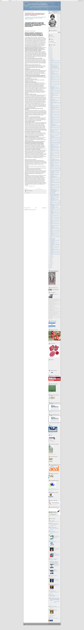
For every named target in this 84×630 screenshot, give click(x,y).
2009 (50, 267)
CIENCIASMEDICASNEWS (53, 527)
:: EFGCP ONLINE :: (52, 158)
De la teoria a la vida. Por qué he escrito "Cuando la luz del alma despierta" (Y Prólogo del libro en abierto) (57, 549)
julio (50, 258)
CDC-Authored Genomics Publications (54, 67)
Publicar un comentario (27, 192)
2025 (50, 47)
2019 (50, 52)
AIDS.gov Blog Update (52, 192)
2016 (50, 55)
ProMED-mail (51, 104)
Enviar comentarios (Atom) (32, 209)
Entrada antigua (44, 207)
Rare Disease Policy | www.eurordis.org (54, 159)
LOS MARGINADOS (52, 531)
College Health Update (52, 99)
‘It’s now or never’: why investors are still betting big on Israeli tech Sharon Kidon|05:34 (54, 533)
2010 (50, 266)
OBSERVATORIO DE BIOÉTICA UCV (54, 146)
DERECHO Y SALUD (52, 615)
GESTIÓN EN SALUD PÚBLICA (38, 4)
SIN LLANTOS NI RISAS (56, 585)
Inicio (36, 207)
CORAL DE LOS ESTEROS (53, 606)
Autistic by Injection (52, 578)
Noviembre (51, 576)
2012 (50, 264)
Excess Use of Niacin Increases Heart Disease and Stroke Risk (56, 565)
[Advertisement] (31, 200)
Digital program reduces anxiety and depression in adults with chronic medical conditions (54, 529)
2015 (50, 56)
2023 (50, 49)
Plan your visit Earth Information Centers (54, 521)
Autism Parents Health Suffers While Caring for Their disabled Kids (56, 580)
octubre (51, 255)
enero (50, 263)
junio (50, 259)
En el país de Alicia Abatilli (53, 575)
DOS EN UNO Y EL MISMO (53, 559)
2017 (50, 54)
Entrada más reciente (27, 207)
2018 (50, 53)
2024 (50, 48)
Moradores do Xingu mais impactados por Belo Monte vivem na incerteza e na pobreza (54, 592)
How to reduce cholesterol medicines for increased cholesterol (57, 602)
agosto (51, 257)
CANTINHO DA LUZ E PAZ (53, 609)
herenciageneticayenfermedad (54, 523)
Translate (54, 42)
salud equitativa (55, 294)
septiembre (51, 256)
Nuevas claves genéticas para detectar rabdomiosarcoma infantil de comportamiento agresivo (54, 525)
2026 (50, 46)
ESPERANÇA (55, 610)
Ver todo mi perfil (50, 318)
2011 (50, 265)
